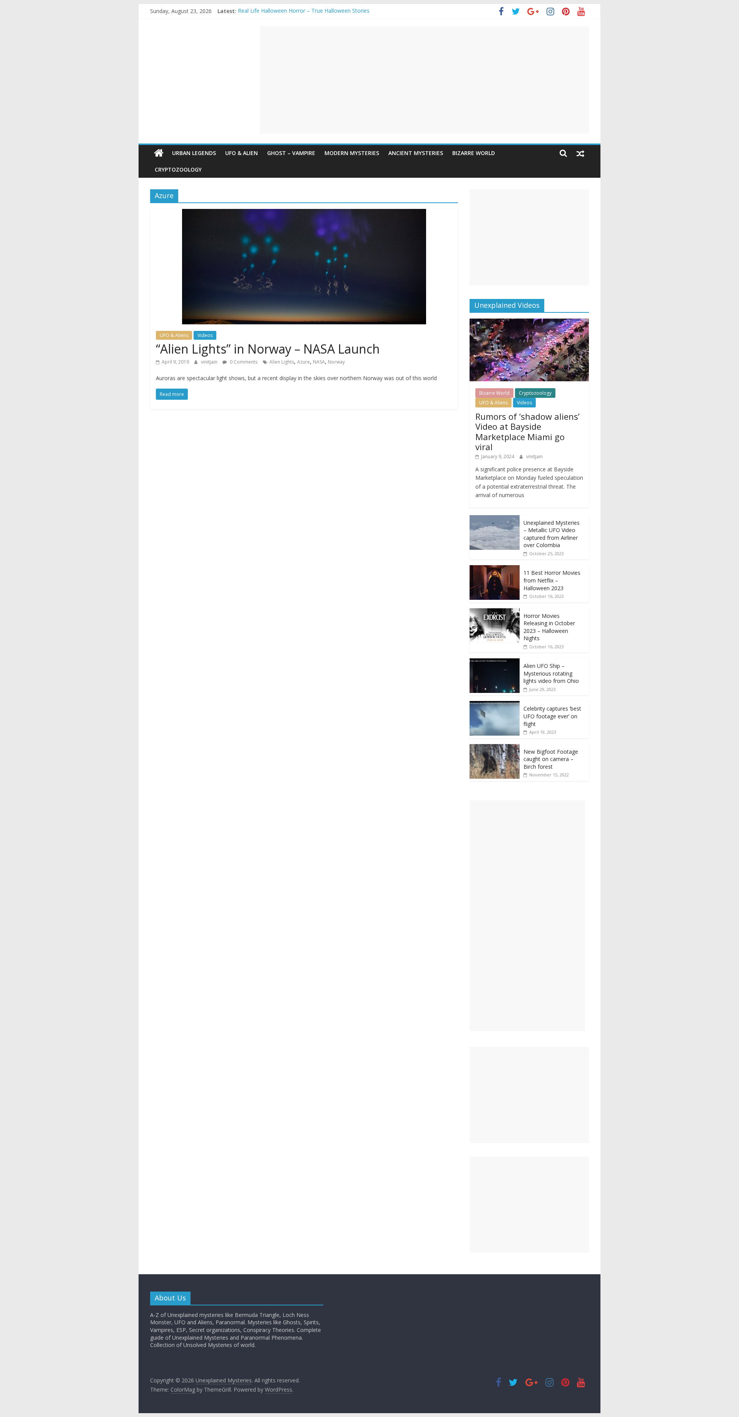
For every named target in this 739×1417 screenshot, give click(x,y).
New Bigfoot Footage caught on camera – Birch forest (550, 759)
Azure (303, 362)
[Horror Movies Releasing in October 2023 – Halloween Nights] (495, 612)
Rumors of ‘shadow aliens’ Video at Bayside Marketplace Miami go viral (527, 431)
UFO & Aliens (174, 335)
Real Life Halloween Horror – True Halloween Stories (304, 11)
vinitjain (210, 362)
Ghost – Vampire (291, 153)
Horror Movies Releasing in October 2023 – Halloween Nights (549, 627)
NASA (319, 362)
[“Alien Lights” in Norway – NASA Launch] (304, 213)
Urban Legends (194, 153)
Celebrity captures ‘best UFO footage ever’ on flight (552, 716)
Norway (336, 362)
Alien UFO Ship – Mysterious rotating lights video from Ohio (551, 673)
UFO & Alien (241, 153)
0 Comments (243, 362)
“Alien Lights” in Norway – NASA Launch (268, 348)
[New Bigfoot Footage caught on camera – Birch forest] (495, 748)
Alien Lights (281, 362)
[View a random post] (580, 153)
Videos (204, 335)
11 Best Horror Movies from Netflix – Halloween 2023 (551, 580)
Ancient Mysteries (415, 153)
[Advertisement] (424, 80)
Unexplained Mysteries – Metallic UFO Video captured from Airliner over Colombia (551, 534)
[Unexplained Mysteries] (158, 153)
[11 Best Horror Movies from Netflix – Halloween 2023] (495, 569)
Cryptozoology (178, 169)
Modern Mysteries (351, 153)
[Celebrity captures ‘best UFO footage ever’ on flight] (495, 705)
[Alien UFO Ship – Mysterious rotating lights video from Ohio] (495, 662)
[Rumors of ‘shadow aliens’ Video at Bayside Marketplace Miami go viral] (529, 322)
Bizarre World (473, 153)
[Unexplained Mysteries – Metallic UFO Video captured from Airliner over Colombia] (495, 519)
